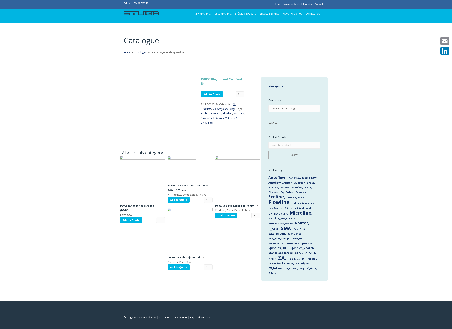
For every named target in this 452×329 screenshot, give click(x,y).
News (286, 13)
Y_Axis (272, 258)
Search (294, 155)
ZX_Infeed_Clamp (295, 268)
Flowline (227, 113)
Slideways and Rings (224, 109)
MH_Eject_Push (277, 213)
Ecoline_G (215, 113)
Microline (239, 113)
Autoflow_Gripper (280, 182)
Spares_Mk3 (292, 243)
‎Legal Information (200, 317)
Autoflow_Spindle (301, 187)
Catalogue (141, 52)
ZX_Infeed (275, 268)
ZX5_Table (294, 259)
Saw (285, 228)
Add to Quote (212, 94)
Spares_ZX (307, 243)
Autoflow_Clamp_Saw (302, 178)
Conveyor (301, 192)
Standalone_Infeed (280, 253)
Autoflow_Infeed (304, 182)
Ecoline (205, 113)
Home (127, 52)
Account (319, 3)
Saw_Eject (299, 229)
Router (301, 222)
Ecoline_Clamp (296, 197)
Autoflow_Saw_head (279, 187)
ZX (235, 118)
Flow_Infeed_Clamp (304, 203)
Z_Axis (311, 268)
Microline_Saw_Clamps (281, 218)
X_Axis (228, 118)
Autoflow (276, 177)
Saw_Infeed (207, 118)
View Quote (275, 86)
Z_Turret (272, 273)
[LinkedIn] (445, 51)
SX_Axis (219, 118)
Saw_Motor (294, 233)
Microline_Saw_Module (280, 223)
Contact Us (313, 13)
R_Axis (273, 229)
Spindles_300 (277, 248)
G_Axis (288, 208)
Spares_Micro (275, 243)
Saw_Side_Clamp (278, 238)
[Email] (445, 41)
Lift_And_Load (302, 208)
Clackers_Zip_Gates (280, 192)
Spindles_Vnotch (302, 248)
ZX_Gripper (207, 122)
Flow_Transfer (275, 208)
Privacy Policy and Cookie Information (294, 3)
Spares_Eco (296, 238)
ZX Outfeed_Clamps (280, 263)
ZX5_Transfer (309, 258)
